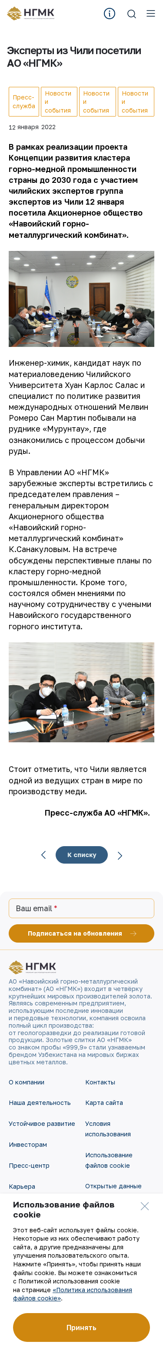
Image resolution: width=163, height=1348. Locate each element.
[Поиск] (132, 13)
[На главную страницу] (33, 14)
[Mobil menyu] (151, 13)
